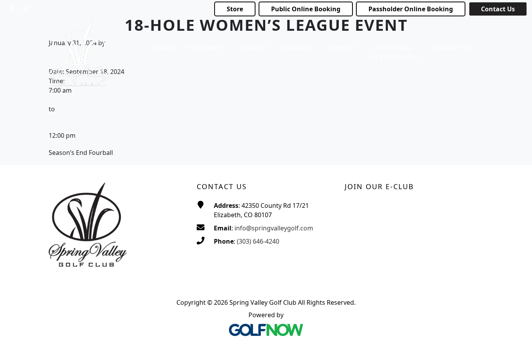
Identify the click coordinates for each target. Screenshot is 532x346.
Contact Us (498, 9)
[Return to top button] (516, 331)
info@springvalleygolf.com (273, 228)
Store (235, 9)
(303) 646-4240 (258, 241)
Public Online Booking (305, 9)
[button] (206, 48)
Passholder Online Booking (410, 9)
